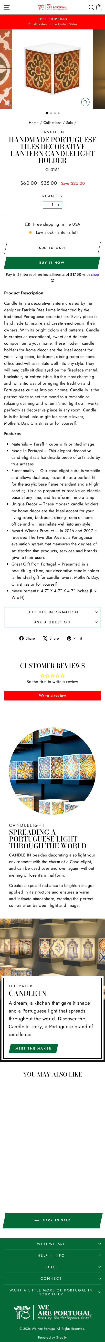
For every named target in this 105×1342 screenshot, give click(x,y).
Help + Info (51, 1255)
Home (34, 122)
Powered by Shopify (52, 1337)
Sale (69, 122)
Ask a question (52, 622)
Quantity (52, 196)
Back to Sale (56, 1220)
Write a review (52, 695)
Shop (51, 1266)
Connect (51, 1278)
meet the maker (33, 1048)
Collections (52, 122)
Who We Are (51, 1243)
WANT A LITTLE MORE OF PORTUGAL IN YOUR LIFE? (51, 1292)
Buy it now (52, 262)
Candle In (52, 132)
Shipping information (53, 612)
